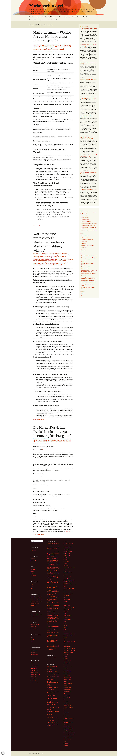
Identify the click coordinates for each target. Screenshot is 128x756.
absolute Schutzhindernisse (54, 253)
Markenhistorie (84, 247)
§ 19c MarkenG (67, 555)
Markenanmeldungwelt (35, 603)
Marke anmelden (51, 679)
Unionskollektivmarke (52, 440)
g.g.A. (65, 629)
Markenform (49, 689)
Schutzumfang (61, 49)
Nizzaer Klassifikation (68, 697)
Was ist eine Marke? (85, 235)
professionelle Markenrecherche (54, 259)
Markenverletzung (67, 691)
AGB (56, 19)
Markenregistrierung (64, 257)
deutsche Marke (51, 669)
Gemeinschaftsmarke (67, 438)
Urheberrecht (33, 575)
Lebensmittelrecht (34, 672)
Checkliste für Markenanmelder (87, 245)
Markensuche (49, 705)
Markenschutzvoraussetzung (87, 239)
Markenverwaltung (50, 709)
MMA (65, 693)
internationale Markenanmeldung (52, 45)
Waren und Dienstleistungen (51, 724)
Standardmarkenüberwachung (53, 719)
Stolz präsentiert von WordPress (35, 753)
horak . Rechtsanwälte (35, 624)
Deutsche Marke (51, 43)
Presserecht (33, 560)
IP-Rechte (47, 46)
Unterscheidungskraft (37, 50)
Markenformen (67, 675)
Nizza (48, 719)
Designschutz (33, 550)
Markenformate (67, 48)
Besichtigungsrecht (68, 599)
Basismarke (54, 666)
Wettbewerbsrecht (67, 739)
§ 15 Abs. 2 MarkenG (68, 551)
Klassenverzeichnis (67, 660)
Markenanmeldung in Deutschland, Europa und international (48, 16)
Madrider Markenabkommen (69, 666)
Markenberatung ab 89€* (86, 221)
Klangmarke (66, 658)
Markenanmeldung (60, 48)
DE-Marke (53, 668)
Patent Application (34, 650)
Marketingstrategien (54, 263)
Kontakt (85, 16)
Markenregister (49, 696)
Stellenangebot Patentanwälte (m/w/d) (89, 257)
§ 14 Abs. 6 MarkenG (68, 547)
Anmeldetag (49, 666)
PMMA (65, 699)
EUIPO (61, 438)
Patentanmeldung (34, 654)
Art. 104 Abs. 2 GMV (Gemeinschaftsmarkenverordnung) (70, 585)
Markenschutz (58, 46)
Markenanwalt (44, 257)
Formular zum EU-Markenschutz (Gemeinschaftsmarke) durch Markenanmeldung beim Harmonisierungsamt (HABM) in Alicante (53, 627)
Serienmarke (66, 715)
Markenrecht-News (76, 16)
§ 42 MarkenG (66, 559)
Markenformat (84, 241)
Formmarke (43, 45)
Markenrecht (67, 16)
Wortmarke (51, 50)
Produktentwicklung (62, 263)
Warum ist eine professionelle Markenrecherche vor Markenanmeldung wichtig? (49, 242)
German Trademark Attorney (36, 597)
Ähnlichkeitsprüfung (64, 253)
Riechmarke (63, 46)
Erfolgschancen (53, 262)
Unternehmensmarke (68, 728)
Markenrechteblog (34, 628)
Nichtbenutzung (59, 441)
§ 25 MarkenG (66, 557)
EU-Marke (58, 438)
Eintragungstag (49, 671)
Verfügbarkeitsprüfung (42, 260)
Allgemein (44, 438)
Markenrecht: (84, 26)
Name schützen (57, 717)
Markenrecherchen (34, 616)
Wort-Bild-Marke (45, 50)
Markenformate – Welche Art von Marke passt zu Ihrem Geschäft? (52, 37)
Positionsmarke (55, 49)
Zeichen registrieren (50, 725)
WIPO (65, 741)
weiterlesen (69, 531)
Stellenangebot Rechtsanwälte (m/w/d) (89, 255)
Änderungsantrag (67, 576)
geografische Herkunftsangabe (70, 633)
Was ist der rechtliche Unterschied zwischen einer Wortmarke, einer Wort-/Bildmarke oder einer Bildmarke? (88, 137)
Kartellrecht (33, 558)
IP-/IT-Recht (33, 569)
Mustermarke (48, 49)
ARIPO (32, 637)
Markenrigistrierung (50, 700)
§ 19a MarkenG (67, 553)
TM (64, 720)
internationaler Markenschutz (39, 46)
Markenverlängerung (68, 689)
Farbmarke (38, 45)
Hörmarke (54, 48)
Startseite (31, 16)
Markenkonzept (36, 49)
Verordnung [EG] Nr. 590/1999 (69, 735)
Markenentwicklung (85, 215)
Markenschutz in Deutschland (51, 704)
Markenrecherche (50, 257)
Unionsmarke (68, 46)
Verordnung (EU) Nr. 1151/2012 (70, 733)
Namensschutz (67, 695)
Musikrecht (33, 573)
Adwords (65, 569)
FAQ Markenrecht (84, 237)
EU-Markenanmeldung (65, 255)
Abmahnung (45, 253)
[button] (3, 753)
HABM (65, 639)
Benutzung (49, 438)
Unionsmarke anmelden (68, 726)
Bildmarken (49, 668)
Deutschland (57, 669)
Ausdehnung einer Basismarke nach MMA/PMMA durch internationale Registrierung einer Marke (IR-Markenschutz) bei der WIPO (53, 620)
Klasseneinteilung (50, 676)
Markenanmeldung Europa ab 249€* (88, 225)
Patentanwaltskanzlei (51, 657)
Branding (45, 48)
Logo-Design (68, 262)
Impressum (41, 19)
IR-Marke (65, 656)
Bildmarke (46, 43)
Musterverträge (34, 678)
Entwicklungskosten (57, 255)
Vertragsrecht (33, 680)
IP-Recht (32, 571)
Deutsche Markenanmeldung (61, 43)
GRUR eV (32, 639)
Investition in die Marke (61, 256)
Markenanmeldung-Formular (36, 601)
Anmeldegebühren (37, 255)
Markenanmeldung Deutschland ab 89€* (89, 223)
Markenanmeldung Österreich (37, 599)
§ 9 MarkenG (66, 561)
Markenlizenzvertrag (68, 677)
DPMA (68, 43)
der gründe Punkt (43, 441)
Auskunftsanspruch (67, 591)
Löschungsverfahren (51, 441)
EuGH (65, 621)
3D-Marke (36, 48)
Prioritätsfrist (66, 702)
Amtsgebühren (84, 243)
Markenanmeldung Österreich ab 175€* (89, 231)
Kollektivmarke (36, 440)
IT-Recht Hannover (34, 670)
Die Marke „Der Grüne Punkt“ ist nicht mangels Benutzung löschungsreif (52, 432)
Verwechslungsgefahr (51, 260)
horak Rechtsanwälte (60, 50)
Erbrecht (32, 662)
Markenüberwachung (43, 259)
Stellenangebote (32, 19)
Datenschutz (49, 19)
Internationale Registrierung (65, 45)
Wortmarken (58, 724)
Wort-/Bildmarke (67, 743)
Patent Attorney (34, 652)
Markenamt (66, 669)
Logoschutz (52, 46)
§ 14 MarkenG (66, 549)
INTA (31, 641)
